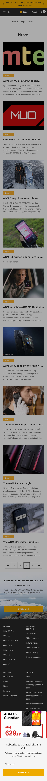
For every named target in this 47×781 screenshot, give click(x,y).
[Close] (43, 715)
